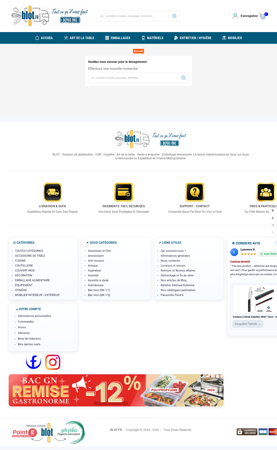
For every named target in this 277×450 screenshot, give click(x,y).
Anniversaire (96, 255)
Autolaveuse (96, 285)
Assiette (93, 275)
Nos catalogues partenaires (178, 290)
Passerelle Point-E (172, 295)
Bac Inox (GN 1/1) (99, 290)
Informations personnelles (34, 316)
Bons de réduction (29, 338)
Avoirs (22, 327)
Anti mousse (96, 260)
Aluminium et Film (99, 251)
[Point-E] (48, 432)
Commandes (26, 321)
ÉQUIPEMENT (24, 285)
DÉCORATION (23, 275)
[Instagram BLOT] (52, 362)
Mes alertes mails (29, 344)
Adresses (24, 333)
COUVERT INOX (25, 270)
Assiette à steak (98, 280)
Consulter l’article (248, 324)
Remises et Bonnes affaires (178, 270)
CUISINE (20, 260)
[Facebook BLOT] (33, 362)
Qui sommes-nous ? (173, 251)
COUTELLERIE (24, 265)
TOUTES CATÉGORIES (29, 251)
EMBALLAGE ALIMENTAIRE (32, 280)
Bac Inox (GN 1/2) (99, 295)
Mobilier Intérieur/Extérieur (177, 285)
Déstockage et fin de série (177, 275)
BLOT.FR (116, 430)
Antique (93, 265)
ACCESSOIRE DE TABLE (30, 255)
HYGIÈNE (21, 290)
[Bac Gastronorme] (116, 390)
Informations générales (175, 255)
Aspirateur (94, 270)
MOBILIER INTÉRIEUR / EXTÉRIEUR (37, 295)
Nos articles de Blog (173, 280)
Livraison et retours (173, 265)
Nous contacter (170, 260)
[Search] (174, 16)
